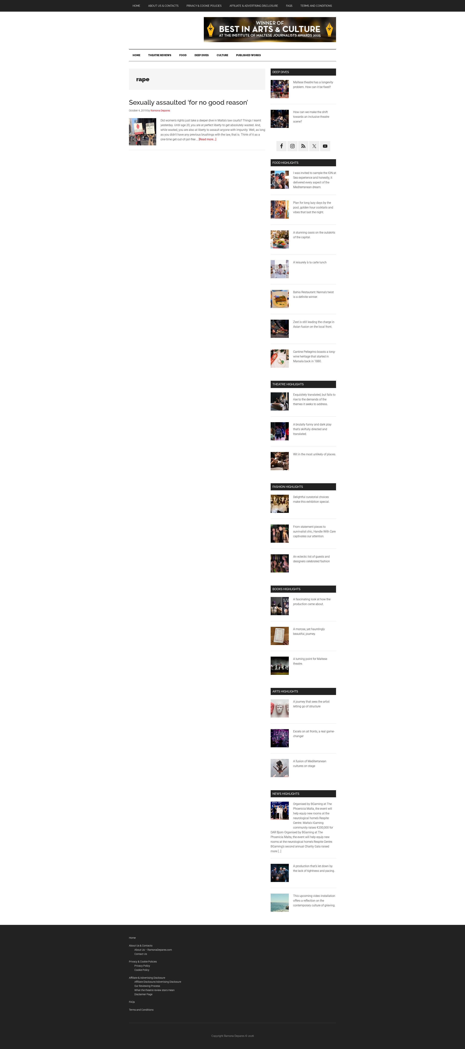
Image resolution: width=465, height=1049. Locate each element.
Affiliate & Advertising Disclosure (147, 977)
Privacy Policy (142, 965)
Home (132, 937)
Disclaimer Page (143, 994)
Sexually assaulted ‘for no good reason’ (188, 102)
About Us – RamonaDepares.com (153, 949)
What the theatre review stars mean (154, 990)
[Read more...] (207, 139)
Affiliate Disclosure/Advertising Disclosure (157, 981)
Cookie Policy (141, 969)
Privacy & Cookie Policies (143, 961)
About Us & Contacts (140, 945)
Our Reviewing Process (147, 985)
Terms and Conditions (141, 1009)
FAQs (132, 1001)
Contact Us (140, 953)
